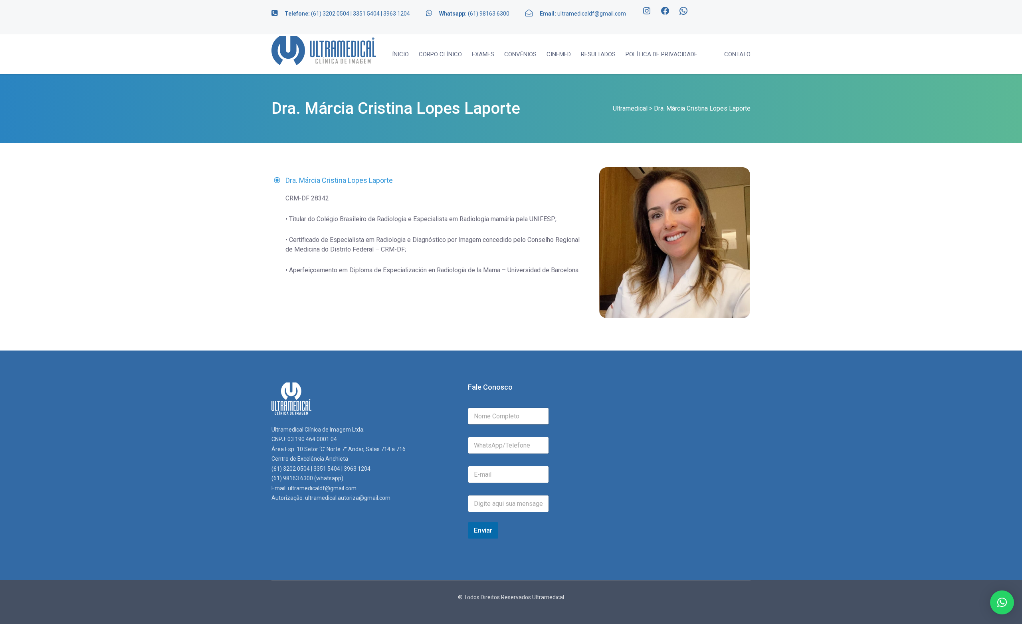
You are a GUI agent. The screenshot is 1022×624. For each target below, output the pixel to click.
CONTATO (737, 54)
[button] (1002, 602)
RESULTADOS (598, 54)
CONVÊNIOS (520, 54)
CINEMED (559, 54)
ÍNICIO (400, 54)
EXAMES (483, 54)
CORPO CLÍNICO (440, 54)
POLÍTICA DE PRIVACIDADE (661, 54)
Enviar (483, 530)
